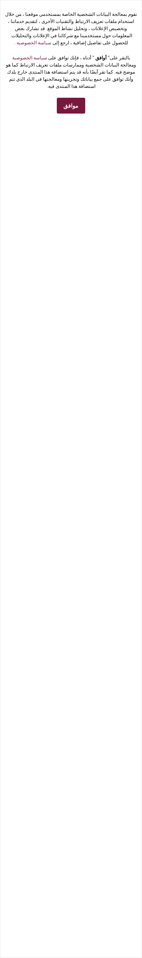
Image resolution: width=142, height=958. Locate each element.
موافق (71, 106)
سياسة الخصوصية (33, 43)
